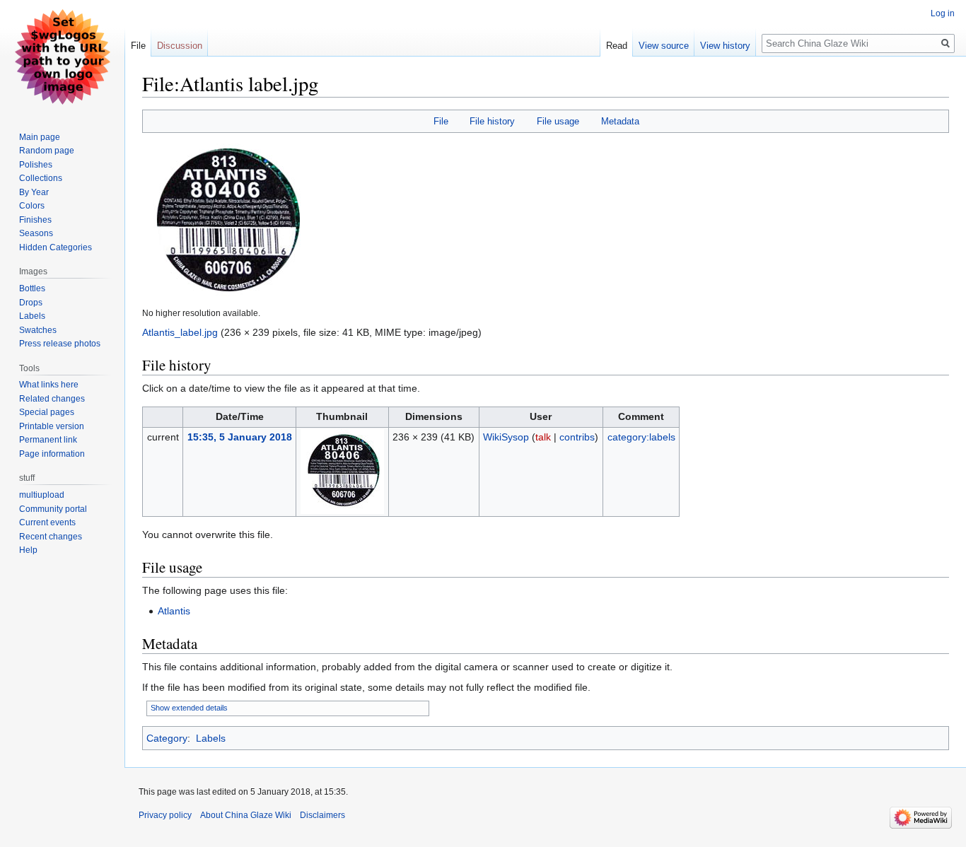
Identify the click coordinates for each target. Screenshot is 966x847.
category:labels (641, 437)
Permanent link (48, 440)
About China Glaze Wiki (245, 815)
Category (166, 738)
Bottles (32, 288)
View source (664, 45)
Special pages (46, 412)
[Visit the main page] (62, 56)
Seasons (36, 233)
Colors (32, 206)
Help (28, 550)
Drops (30, 303)
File (440, 121)
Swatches (38, 330)
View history (725, 45)
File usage (558, 121)
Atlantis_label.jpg (180, 332)
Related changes (52, 399)
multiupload (41, 495)
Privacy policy (165, 815)
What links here (48, 385)
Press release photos (59, 344)
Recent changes (50, 537)
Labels (211, 738)
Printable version (51, 426)
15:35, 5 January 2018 (239, 437)
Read (616, 45)
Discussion (179, 45)
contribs (577, 437)
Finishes (35, 220)
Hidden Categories (55, 247)
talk (543, 437)
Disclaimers (322, 815)
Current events (47, 522)
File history (492, 121)
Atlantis (174, 611)
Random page (46, 151)
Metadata (620, 121)
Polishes (35, 165)
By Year (34, 192)
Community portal (53, 509)
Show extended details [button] (189, 707)
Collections (40, 178)
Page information (52, 454)
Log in (943, 13)
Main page (39, 137)
